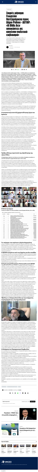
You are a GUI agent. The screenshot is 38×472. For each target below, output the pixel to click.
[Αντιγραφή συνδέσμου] (24, 69)
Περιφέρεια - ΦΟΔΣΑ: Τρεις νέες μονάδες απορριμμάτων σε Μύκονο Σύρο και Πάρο (10, 414)
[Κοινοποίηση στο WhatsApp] (18, 69)
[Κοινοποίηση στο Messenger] (16, 69)
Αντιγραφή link (3, 470)
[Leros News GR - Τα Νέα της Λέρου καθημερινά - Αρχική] (19, 2)
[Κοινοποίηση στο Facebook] (12, 69)
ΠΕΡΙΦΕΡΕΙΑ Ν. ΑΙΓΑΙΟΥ (9, 9)
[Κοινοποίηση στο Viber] (20, 69)
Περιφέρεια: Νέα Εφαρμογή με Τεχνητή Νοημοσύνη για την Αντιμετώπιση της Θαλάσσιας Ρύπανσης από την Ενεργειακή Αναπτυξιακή (28, 429)
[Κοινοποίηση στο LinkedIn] (22, 69)
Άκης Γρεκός (11, 45)
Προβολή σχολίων (25, 401)
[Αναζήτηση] (36, 2)
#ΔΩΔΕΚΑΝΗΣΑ (4, 386)
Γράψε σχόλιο (32, 401)
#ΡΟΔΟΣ (19, 386)
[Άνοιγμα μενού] (2, 2)
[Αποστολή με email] (26, 69)
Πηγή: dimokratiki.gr (4, 381)
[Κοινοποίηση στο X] (14, 69)
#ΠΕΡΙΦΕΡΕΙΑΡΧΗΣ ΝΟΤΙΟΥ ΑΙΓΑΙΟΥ (12, 386)
